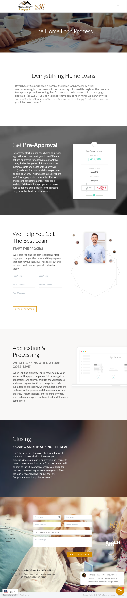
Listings (8, 520)
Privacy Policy (88, 595)
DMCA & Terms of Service (105, 595)
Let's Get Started (24, 309)
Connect (8, 542)
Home (7, 516)
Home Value (9, 534)
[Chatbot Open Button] (120, 591)
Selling (7, 527)
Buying (7, 523)
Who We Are (10, 538)
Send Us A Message (79, 554)
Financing (8, 531)
